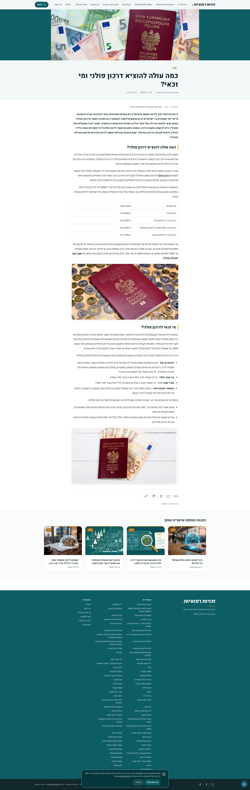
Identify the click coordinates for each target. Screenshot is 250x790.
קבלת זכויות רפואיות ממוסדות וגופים (138, 727)
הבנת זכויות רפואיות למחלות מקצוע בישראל (139, 610)
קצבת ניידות (117, 732)
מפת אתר (87, 624)
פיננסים (148, 706)
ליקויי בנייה (117, 667)
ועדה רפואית (117, 615)
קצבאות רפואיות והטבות (112, 725)
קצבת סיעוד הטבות (114, 745)
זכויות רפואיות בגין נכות (141, 630)
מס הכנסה (94, 4)
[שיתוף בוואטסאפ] (168, 496)
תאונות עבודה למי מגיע (141, 761)
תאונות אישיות (116, 753)
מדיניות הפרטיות (124, 776)
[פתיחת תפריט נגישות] (244, 784)
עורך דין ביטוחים (115, 691)
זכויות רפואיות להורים (142, 641)
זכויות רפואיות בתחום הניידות (139, 634)
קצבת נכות (126, 4)
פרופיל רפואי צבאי (114, 714)
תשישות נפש (145, 769)
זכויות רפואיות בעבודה (113, 630)
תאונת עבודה (116, 761)
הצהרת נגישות (85, 620)
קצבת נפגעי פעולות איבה (112, 741)
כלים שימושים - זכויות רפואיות (109, 663)
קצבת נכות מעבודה (143, 741)
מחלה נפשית (146, 671)
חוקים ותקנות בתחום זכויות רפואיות (140, 654)
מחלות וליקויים (116, 671)
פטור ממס (118, 695)
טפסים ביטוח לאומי (143, 659)
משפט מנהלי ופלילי (143, 683)
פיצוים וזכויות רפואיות (113, 706)
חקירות (119, 652)
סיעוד (148, 691)
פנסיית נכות (146, 714)
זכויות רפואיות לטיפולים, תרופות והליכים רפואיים (108, 643)
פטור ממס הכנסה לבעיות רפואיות (112, 701)
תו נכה (148, 765)
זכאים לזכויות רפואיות (113, 619)
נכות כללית (117, 683)
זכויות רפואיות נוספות (142, 648)
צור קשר (58, 4)
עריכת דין (182, 4)
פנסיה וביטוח (81, 4)
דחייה (138, 782)
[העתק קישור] (146, 496)
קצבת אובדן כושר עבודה (141, 732)
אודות (67, 4)
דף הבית (174, 107)
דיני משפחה (117, 604)
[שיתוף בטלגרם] (153, 496)
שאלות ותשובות (115, 749)
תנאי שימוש (86, 616)
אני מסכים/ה (152, 782)
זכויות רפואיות (116, 623)
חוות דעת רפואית (115, 648)
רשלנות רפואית (144, 749)
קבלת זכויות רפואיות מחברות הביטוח (110, 720)
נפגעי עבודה (117, 687)
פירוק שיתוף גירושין (143, 710)
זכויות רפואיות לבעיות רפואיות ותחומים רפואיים (109, 636)
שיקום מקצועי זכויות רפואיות (139, 753)
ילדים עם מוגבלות (144, 663)
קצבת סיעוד (146, 745)
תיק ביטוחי (117, 765)
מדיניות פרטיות (84, 612)
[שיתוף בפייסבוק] (161, 496)
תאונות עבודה (116, 757)
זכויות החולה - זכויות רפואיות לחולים (139, 625)
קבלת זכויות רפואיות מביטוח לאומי (139, 720)
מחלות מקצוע (145, 675)
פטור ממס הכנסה (144, 699)
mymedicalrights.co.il (55, 784)
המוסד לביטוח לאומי (143, 4)
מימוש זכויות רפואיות (165, 4)
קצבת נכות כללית (115, 736)
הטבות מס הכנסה (115, 608)
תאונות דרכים (145, 757)
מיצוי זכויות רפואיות (143, 679)
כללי (175, 68)
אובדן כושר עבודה (110, 4)
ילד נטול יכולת (116, 659)
